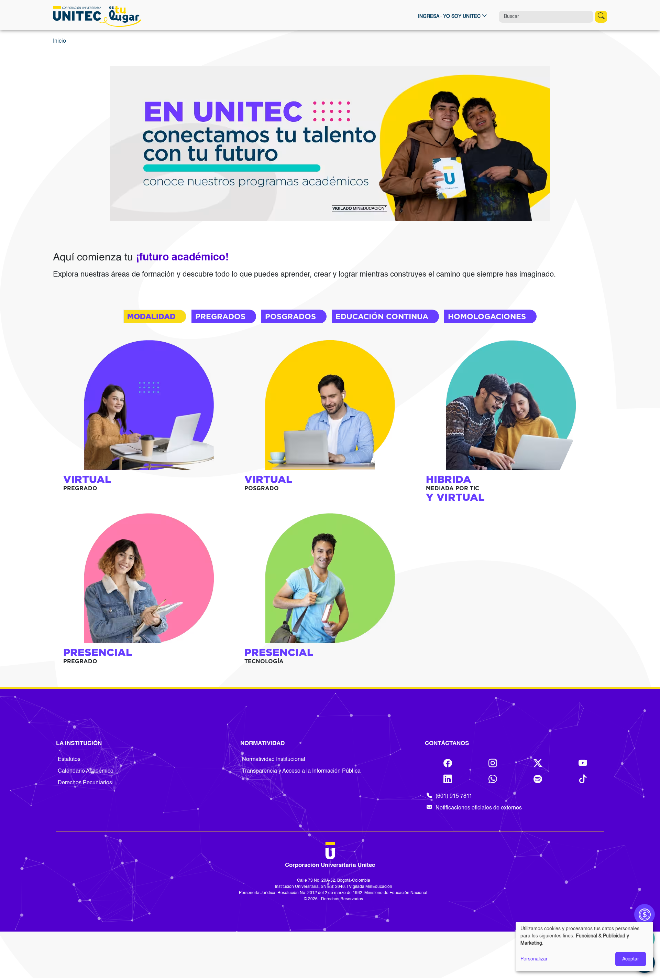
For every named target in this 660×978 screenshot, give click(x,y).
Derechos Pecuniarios (85, 783)
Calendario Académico (85, 771)
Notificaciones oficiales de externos (479, 808)
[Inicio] (99, 16)
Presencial (97, 652)
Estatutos (69, 759)
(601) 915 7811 (454, 796)
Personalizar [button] (534, 959)
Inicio (59, 41)
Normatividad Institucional (273, 759)
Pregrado (80, 488)
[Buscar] (601, 17)
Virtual (87, 479)
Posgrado (261, 488)
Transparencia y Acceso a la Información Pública (301, 771)
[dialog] (584, 946)
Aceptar (630, 959)
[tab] (154, 316)
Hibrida (448, 479)
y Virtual (455, 497)
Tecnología (264, 661)
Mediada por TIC (452, 488)
